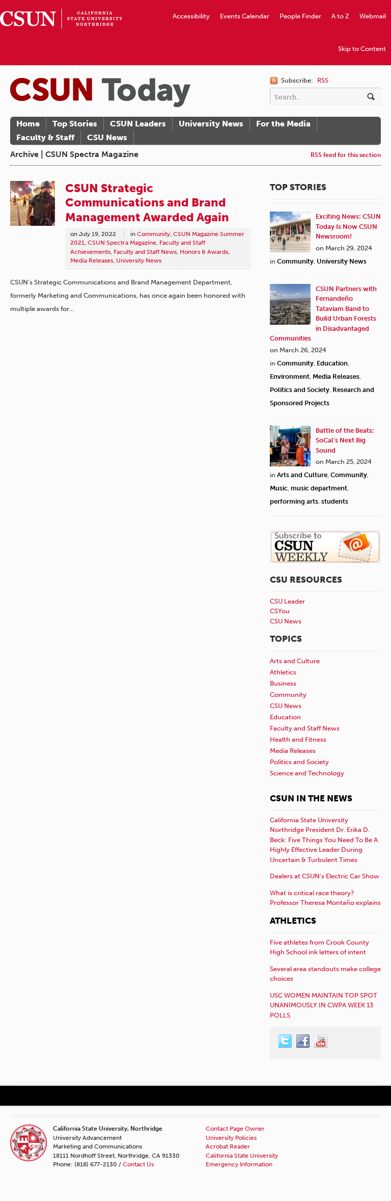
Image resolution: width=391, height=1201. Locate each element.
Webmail (372, 16)
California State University (242, 1155)
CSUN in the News (311, 798)
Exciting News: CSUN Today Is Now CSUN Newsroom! (348, 226)
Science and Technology (307, 773)
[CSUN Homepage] (61, 4)
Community (153, 234)
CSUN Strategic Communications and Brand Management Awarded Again (147, 202)
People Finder (300, 16)
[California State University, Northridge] (100, 92)
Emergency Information (239, 1164)
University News (211, 123)
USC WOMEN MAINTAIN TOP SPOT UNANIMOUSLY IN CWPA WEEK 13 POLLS (323, 1005)
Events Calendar (244, 16)
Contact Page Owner (235, 1128)
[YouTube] (321, 1041)
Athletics (283, 672)
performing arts (294, 501)
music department (319, 488)
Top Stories (74, 123)
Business (283, 683)
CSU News (107, 137)
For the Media (283, 123)
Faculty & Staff (45, 137)
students (334, 501)
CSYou (280, 611)
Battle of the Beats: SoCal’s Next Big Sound (345, 440)
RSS (322, 80)
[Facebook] (303, 1041)
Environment (290, 376)
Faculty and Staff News (145, 251)
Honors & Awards (204, 251)
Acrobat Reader (228, 1146)
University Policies (231, 1137)
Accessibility (191, 16)
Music (279, 488)
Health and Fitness (298, 739)
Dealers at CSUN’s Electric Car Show (324, 876)
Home (28, 123)
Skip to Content (362, 49)
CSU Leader (287, 601)
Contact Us (138, 1164)
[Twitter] (285, 1041)
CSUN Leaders (138, 123)
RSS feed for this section (346, 155)
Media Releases (91, 260)
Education (332, 363)
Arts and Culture (302, 475)
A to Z (340, 16)
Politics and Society (299, 390)
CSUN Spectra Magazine (122, 242)
